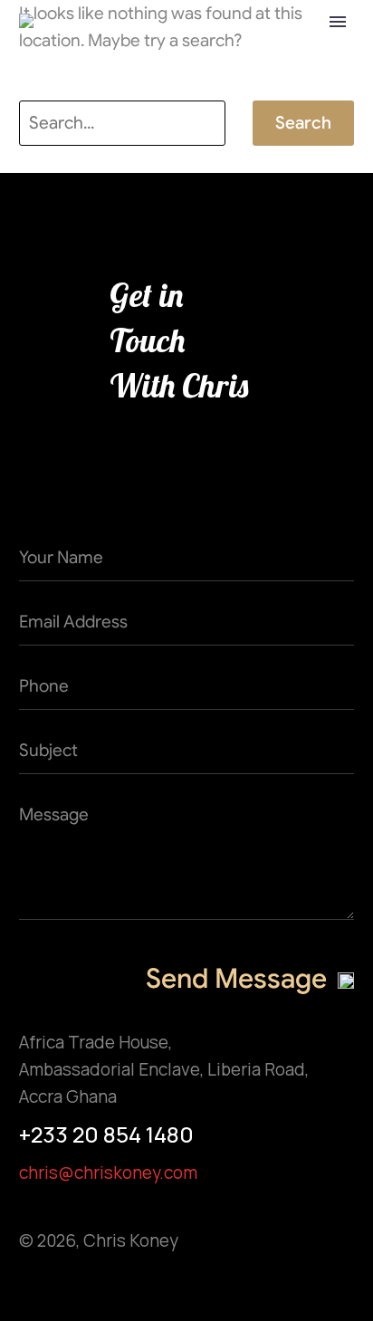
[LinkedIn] (173, 1285)
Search (303, 122)
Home (191, 51)
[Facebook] (32, 1285)
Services (284, 51)
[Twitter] (67, 1285)
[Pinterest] (102, 1285)
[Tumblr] (138, 1285)
